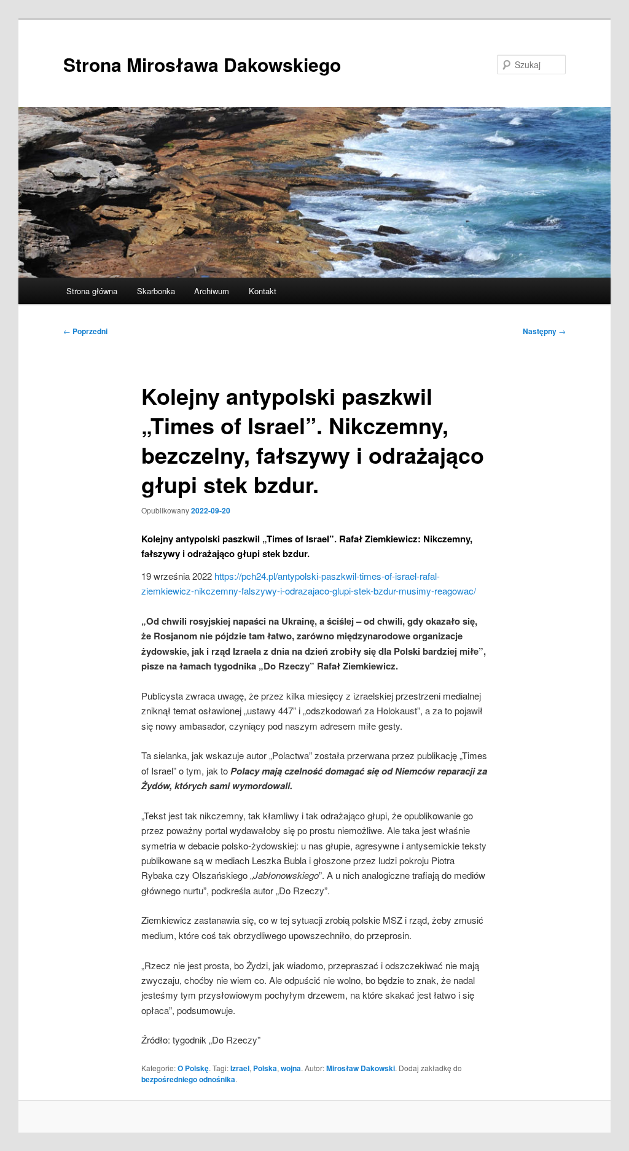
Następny (544, 331)
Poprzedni (85, 331)
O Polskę (193, 1068)
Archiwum (211, 291)
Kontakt (262, 291)
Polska (265, 1068)
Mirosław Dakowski (360, 1068)
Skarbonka (156, 291)
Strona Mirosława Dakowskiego (202, 64)
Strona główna (91, 291)
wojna (291, 1068)
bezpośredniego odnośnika (188, 1079)
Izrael (239, 1068)
